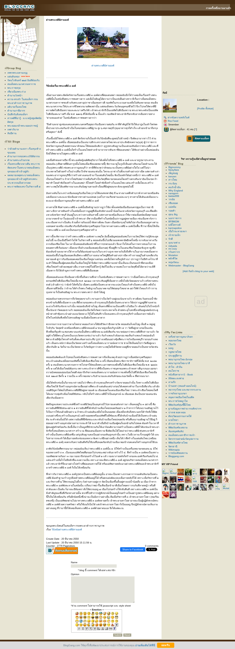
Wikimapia (174, 449)
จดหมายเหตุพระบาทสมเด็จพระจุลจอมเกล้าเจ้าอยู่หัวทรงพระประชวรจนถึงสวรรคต (23, 179)
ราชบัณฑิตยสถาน (178, 453)
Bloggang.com (176, 456)
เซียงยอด (173, 203)
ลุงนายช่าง (174, 242)
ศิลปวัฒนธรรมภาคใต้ (179, 416)
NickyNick (173, 170)
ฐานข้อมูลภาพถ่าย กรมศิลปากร (184, 408)
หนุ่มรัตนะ (173, 262)
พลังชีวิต (172, 258)
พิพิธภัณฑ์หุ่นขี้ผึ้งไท (179, 404)
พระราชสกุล (14, 87)
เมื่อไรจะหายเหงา (177, 231)
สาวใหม (172, 179)
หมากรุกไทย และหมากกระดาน (184, 389)
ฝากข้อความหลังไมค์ (178, 117)
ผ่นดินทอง (13, 76)
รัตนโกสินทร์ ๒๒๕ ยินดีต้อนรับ (23, 80)
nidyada (172, 246)
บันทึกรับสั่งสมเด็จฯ (17, 114)
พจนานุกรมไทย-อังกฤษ (180, 359)
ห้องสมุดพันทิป (176, 431)
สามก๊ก (172, 382)
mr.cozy (172, 248)
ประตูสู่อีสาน (175, 355)
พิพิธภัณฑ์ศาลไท (178, 442)
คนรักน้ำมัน (174, 187)
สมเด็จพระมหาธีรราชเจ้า (181, 435)
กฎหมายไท (174, 351)
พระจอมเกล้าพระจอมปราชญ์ (22, 125)
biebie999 (173, 196)
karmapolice (175, 228)
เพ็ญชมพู (173, 173)
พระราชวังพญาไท (178, 401)
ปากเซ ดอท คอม (177, 412)
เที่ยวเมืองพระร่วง (16, 91)
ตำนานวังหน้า (14, 95)
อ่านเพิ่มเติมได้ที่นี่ (145, 645)
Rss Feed (173, 121)
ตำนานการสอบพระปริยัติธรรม (23, 156)
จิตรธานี (172, 446)
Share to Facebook (132, 549)
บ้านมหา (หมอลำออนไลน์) (182, 386)
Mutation (173, 255)
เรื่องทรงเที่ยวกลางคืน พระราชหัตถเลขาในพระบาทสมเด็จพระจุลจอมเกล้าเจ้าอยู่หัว (23, 168)
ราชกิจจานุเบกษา (177, 393)
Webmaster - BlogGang (181, 265)
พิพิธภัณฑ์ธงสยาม (178, 427)
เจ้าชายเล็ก (174, 235)
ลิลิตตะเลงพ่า (176, 378)
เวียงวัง (172, 344)
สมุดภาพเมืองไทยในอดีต (181, 397)
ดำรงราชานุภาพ (177, 423)
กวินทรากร (174, 252)
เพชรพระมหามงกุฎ (17, 72)
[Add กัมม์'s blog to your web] (198, 271)
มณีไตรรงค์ (174, 224)
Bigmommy (174, 167)
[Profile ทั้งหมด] (205, 108)
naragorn (173, 193)
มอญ (170, 348)
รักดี (170, 238)
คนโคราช (173, 370)
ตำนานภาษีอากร (16, 110)
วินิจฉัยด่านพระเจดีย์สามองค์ (67, 529)
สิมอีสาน (12, 133)
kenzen (172, 176)
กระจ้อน (172, 183)
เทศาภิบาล (13, 129)
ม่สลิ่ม (172, 206)
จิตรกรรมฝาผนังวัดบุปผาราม (183, 438)
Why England (175, 190)
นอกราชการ (174, 218)
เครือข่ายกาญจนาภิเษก (180, 336)
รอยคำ (171, 210)
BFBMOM (173, 221)
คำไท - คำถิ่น (175, 367)
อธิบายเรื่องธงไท (16, 106)
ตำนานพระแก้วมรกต (18, 160)
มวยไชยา (173, 420)
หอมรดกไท (174, 340)
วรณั (171, 199)
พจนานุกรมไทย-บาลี (179, 363)
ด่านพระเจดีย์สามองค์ (103, 65)
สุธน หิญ (173, 214)
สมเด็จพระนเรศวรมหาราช (21, 84)
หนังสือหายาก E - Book (180, 374)
